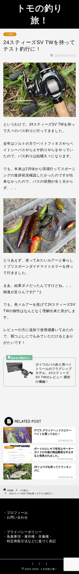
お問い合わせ (17, 517)
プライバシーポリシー (24, 532)
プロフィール (17, 513)
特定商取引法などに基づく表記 (31, 541)
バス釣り (9, 34)
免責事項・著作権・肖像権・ (29, 536)
